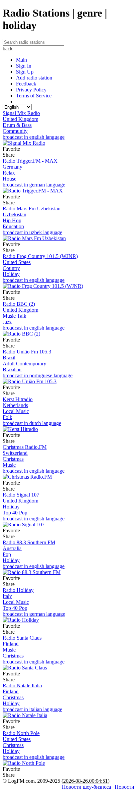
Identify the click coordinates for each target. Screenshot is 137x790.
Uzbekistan (14, 214)
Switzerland (15, 453)
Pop (7, 554)
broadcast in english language (34, 137)
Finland (11, 644)
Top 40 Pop (15, 512)
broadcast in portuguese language (37, 375)
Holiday (11, 274)
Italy (7, 596)
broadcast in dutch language (32, 423)
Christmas (13, 459)
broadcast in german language (34, 184)
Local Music (16, 411)
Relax (9, 173)
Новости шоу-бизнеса (86, 787)
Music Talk (14, 316)
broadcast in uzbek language (32, 232)
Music (9, 465)
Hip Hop (12, 220)
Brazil (9, 357)
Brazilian (12, 369)
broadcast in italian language (32, 709)
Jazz (7, 322)
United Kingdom (20, 119)
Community (15, 131)
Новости (124, 787)
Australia (12, 548)
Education (13, 226)
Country (11, 268)
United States (17, 262)
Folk (7, 417)
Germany (12, 167)
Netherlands (15, 405)
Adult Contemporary (24, 363)
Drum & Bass (17, 125)
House (9, 179)
